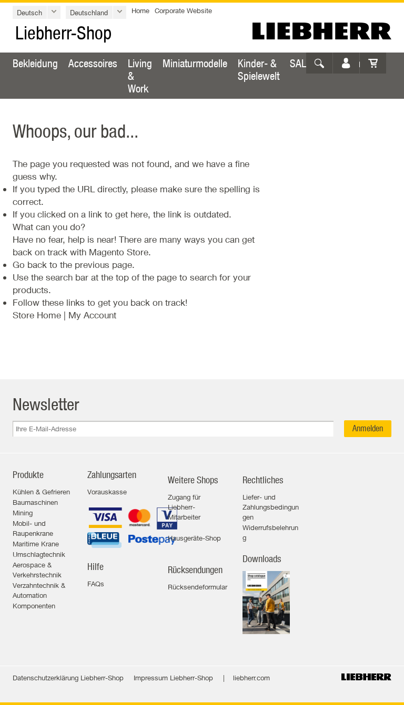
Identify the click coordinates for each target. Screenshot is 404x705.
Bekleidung (35, 63)
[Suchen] (319, 63)
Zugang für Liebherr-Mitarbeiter (184, 507)
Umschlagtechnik (39, 554)
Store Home (37, 314)
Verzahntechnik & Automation (39, 590)
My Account (92, 314)
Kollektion (341, 63)
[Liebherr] (321, 31)
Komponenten (34, 606)
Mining (23, 513)
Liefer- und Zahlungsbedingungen (271, 507)
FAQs (95, 583)
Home (140, 10)
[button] (36, 12)
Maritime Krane (36, 544)
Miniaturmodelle (195, 63)
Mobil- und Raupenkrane (33, 528)
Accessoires (92, 63)
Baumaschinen (35, 502)
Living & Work (140, 76)
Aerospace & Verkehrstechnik (37, 570)
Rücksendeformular (197, 587)
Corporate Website (183, 10)
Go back (30, 264)
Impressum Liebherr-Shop (173, 677)
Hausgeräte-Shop (194, 538)
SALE (300, 63)
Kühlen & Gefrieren (41, 492)
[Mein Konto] (346, 63)
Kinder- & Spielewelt (258, 69)
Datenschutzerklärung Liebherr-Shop (68, 677)
